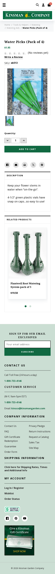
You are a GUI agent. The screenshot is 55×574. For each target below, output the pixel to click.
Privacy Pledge (37, 426)
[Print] (25, 165)
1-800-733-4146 (13, 381)
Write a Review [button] (13, 57)
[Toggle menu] (4, 5)
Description (15, 175)
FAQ (6, 431)
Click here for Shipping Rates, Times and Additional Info (25, 468)
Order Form (10, 451)
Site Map (34, 448)
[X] (33, 165)
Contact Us (10, 426)
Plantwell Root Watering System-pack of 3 (25, 285)
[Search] (37, 5)
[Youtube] (25, 518)
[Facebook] (7, 165)
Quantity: (10, 133)
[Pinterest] (42, 165)
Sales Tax (34, 442)
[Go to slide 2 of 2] (30, 306)
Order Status (12, 499)
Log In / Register (14, 488)
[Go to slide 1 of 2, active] (26, 306)
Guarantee (10, 446)
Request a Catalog (39, 437)
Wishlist (9, 493)
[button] (19, 540)
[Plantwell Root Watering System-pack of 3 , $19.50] (27, 253)
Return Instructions (39, 431)
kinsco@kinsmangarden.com (28, 408)
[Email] (16, 165)
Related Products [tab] (19, 219)
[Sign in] (43, 5)
